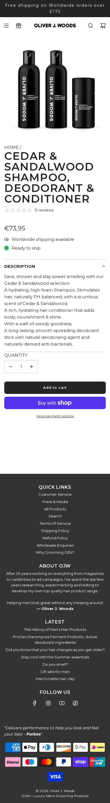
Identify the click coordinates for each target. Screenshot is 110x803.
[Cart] (103, 25)
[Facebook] (34, 703)
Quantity (15, 355)
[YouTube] (62, 703)
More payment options (55, 416)
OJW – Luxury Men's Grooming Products (55, 796)
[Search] (90, 25)
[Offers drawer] (18, 25)
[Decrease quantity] (11, 366)
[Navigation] (6, 25)
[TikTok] (75, 703)
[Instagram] (48, 703)
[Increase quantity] (31, 366)
